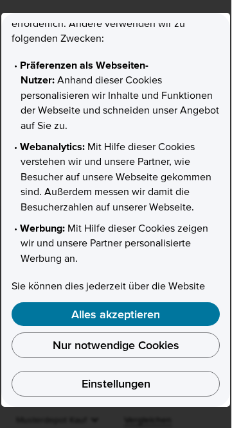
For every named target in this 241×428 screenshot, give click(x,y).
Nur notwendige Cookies (116, 345)
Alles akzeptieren (115, 314)
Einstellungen (116, 383)
